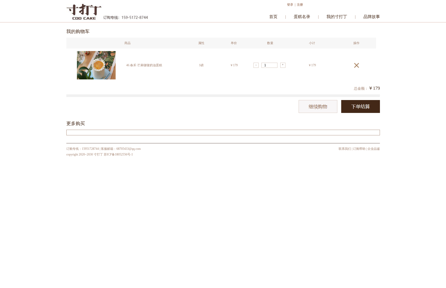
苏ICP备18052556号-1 (118, 154)
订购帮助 (359, 149)
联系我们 (345, 149)
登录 (290, 4)
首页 (273, 16)
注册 (300, 4)
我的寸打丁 (336, 16)
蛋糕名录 (302, 16)
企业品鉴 (374, 149)
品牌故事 (371, 16)
